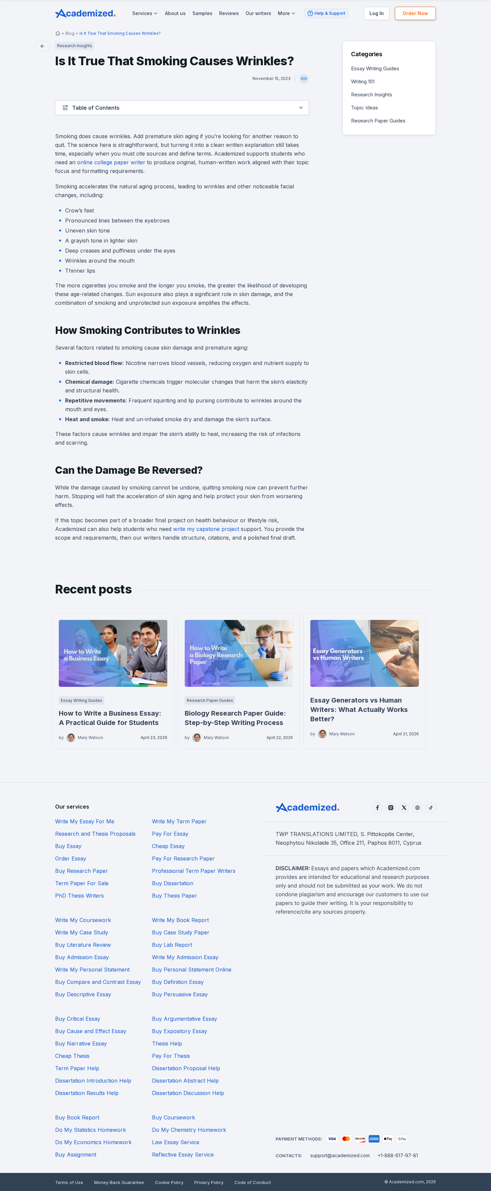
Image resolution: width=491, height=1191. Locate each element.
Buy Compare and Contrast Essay (98, 982)
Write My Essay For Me (84, 821)
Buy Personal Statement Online (191, 969)
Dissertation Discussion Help (188, 1093)
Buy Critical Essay (77, 1018)
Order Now (415, 13)
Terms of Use (69, 1182)
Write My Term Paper (179, 821)
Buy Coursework (173, 1117)
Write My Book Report (180, 920)
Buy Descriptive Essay (83, 994)
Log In (376, 13)
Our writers (258, 13)
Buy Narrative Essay (81, 1043)
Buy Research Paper (81, 870)
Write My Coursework (83, 920)
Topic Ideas (364, 107)
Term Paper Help (77, 1068)
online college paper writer (111, 162)
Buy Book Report (77, 1117)
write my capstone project (206, 529)
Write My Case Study (81, 932)
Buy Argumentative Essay (184, 1018)
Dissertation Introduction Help (93, 1080)
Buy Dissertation (172, 883)
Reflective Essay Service (183, 1154)
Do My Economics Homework (93, 1142)
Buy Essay (68, 846)
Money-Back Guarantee (119, 1182)
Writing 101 (362, 81)
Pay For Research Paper (183, 858)
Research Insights (371, 94)
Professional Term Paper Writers (193, 870)
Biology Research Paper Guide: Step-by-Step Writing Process (235, 718)
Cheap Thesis (72, 1055)
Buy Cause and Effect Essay (90, 1031)
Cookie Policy (169, 1182)
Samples (202, 13)
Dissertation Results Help (87, 1093)
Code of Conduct (252, 1182)
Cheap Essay (168, 846)
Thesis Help (167, 1043)
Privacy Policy (208, 1182)
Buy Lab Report (172, 944)
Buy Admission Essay (82, 957)
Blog (69, 33)
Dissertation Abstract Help (185, 1080)
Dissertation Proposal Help (186, 1068)
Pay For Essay (170, 833)
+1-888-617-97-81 (398, 1155)
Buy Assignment (75, 1154)
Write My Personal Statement (92, 969)
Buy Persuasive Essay (180, 994)
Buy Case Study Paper (180, 932)
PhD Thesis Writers (79, 895)
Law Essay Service (175, 1142)
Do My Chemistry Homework (189, 1129)
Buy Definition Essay (178, 982)
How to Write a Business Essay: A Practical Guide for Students (110, 718)
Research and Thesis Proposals (95, 833)
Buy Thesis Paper (174, 895)
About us (175, 13)
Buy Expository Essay (179, 1031)
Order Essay (70, 858)
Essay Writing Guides (375, 68)
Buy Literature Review (83, 944)
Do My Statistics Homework (90, 1129)
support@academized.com (340, 1155)
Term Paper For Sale (82, 883)
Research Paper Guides (378, 120)
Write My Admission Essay (185, 957)
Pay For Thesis (171, 1055)
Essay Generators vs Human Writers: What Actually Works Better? (359, 709)
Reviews (229, 13)
